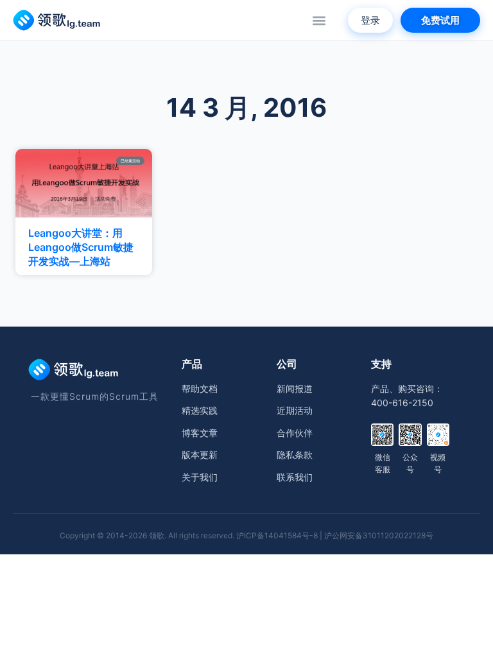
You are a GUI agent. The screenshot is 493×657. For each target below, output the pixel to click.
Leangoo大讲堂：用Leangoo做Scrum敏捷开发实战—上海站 (81, 247)
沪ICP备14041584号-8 (277, 535)
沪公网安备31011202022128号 (378, 535)
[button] (318, 20)
